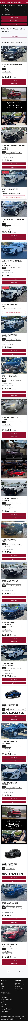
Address (13, 5)
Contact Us (4, 1004)
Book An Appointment (6, 1008)
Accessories (18, 986)
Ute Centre (4, 997)
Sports (2, 986)
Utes (2, 988)
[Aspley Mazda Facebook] (2, 5)
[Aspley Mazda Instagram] (4, 5)
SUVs (2, 985)
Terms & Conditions (6, 1009)
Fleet (2, 1001)
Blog (2, 1006)
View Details (14, 80)
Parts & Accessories (20, 985)
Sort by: (12, 42)
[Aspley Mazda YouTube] (6, 5)
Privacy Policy (4, 1011)
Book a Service (14, 17)
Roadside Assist (19, 990)
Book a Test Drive (14, 20)
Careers (3, 1002)
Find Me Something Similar (14, 197)
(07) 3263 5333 (22, 5)
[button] (25, 11)
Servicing (17, 983)
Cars (2, 983)
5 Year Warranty (19, 988)
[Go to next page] (23, 971)
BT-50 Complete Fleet (6, 999)
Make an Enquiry (14, 24)
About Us (3, 996)
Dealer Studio (9, 1019)
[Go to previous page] (5, 971)
